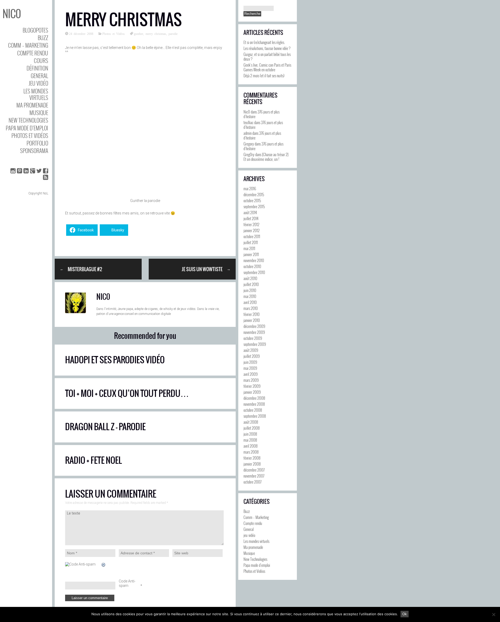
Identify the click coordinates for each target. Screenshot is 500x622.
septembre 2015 (254, 206)
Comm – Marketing (28, 45)
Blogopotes (35, 30)
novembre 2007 (253, 476)
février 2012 (251, 224)
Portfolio (37, 143)
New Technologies (28, 120)
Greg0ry (248, 154)
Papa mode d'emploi (256, 565)
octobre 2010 (252, 266)
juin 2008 (250, 434)
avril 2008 (250, 446)
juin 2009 (250, 362)
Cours (41, 60)
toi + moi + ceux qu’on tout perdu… (127, 393)
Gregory (248, 144)
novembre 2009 (254, 332)
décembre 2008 (254, 398)
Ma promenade (32, 105)
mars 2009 (251, 380)
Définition (37, 68)
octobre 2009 (252, 338)
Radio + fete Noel (93, 460)
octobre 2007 (252, 482)
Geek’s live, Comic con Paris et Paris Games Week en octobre (267, 67)
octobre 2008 (252, 410)
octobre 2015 (252, 200)
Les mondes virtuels (35, 94)
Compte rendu (32, 53)
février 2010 (251, 314)
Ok (404, 614)
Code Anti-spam (127, 583)
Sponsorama (34, 151)
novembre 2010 (253, 260)
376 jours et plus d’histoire (261, 114)
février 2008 (251, 458)
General (39, 76)
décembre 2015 (253, 194)
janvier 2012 (251, 230)
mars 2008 (251, 452)
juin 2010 (249, 290)
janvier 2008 (252, 464)
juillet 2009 (251, 356)
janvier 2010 (251, 320)
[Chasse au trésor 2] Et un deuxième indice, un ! (266, 156)
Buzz (43, 38)
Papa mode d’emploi (27, 128)
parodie (173, 33)
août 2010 (250, 278)
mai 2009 (250, 368)
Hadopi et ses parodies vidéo (115, 359)
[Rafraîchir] (104, 565)
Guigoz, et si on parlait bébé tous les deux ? (267, 56)
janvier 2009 (252, 392)
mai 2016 (249, 188)
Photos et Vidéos (29, 135)
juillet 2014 (250, 218)
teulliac (248, 122)
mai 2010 (249, 296)
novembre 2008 (254, 404)
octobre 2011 (251, 236)
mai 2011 (249, 248)
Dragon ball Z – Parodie (105, 426)
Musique (38, 113)
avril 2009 (250, 374)
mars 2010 (250, 308)
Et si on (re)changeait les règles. (264, 42)
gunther (138, 33)
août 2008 (250, 422)
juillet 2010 (251, 284)
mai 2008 (250, 440)
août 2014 (250, 212)
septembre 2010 (254, 272)
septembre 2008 (254, 416)
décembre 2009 (254, 326)
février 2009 (251, 386)
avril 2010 (250, 302)
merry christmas (156, 33)
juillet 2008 (251, 428)
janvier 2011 (251, 254)
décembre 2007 (254, 470)
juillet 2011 (250, 242)
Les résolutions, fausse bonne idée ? (266, 48)
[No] (493, 614)
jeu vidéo (38, 83)
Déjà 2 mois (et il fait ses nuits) (263, 75)
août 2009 (250, 350)
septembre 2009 (254, 344)
